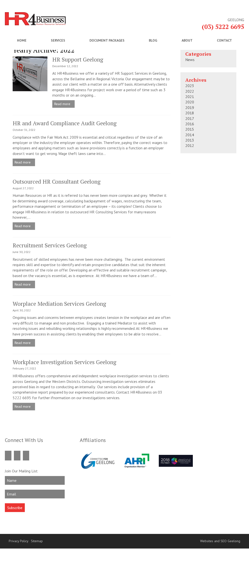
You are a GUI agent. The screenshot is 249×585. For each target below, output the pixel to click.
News (190, 59)
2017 (189, 118)
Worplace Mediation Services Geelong (59, 303)
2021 (189, 96)
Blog (153, 40)
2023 (189, 85)
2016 (189, 123)
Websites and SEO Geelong (220, 541)
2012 (189, 145)
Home (22, 40)
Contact (224, 40)
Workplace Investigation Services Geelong (64, 362)
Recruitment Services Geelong (50, 245)
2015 (189, 129)
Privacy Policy (18, 541)
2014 (189, 134)
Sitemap (37, 541)
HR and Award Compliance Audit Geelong (64, 123)
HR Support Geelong (77, 59)
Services (58, 40)
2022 (189, 91)
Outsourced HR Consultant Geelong (56, 181)
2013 (189, 140)
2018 (189, 112)
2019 (189, 107)
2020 (189, 101)
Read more (62, 104)
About (187, 40)
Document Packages (106, 40)
